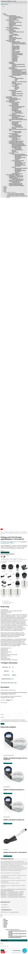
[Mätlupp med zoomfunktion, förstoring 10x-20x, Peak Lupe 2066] (17, 584)
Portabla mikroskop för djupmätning (19, 71)
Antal (2, 550)
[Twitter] (3, 557)
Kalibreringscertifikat (19, 78)
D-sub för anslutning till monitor (18, 154)
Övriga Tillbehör (12, 39)
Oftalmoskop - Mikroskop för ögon (16, 180)
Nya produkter (9, 96)
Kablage (11, 36)
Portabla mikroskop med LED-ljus (19, 72)
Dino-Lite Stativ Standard (11, 27)
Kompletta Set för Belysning (15, 98)
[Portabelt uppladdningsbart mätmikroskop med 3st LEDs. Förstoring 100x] (17, 592)
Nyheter (5, 186)
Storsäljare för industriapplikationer (16, 141)
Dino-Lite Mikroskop (10, 101)
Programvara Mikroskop (17, 83)
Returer (4, 191)
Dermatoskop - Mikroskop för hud (16, 175)
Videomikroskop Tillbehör (17, 95)
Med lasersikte (15, 103)
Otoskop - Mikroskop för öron (15, 181)
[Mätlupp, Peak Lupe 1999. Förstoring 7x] (17, 567)
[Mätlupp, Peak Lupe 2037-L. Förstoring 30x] (10, 575)
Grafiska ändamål (15, 47)
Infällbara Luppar (15, 49)
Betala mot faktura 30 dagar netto (7, 553)
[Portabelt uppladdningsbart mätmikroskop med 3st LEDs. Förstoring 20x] (24, 584)
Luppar (13, 50)
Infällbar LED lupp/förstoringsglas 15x (13, 789)
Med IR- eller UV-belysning (14, 136)
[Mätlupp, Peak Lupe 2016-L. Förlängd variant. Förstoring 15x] (4, 575)
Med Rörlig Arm (12, 24)
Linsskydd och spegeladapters (15, 38)
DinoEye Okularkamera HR (14, 16)
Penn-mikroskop (15, 56)
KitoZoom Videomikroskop (17, 93)
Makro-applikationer (13, 133)
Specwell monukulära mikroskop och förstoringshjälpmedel (19, 74)
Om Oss (4, 188)
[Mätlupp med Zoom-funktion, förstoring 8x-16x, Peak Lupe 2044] (17, 575)
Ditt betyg (3, 700)
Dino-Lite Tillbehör (10, 29)
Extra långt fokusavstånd (14, 102)
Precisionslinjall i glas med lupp (18, 66)
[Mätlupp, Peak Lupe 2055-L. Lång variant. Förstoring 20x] (10, 584)
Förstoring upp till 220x (14, 105)
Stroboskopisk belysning (17, 173)
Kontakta (5, 187)
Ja (12, 667)
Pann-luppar (14, 55)
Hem (4, 13)
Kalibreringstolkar (12, 37)
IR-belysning (14, 137)
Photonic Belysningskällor (11, 97)
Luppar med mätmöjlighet (17, 53)
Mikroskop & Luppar (10, 40)
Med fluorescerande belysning (18, 106)
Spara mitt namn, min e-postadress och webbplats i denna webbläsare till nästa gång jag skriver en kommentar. (14, 720)
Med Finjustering (12, 23)
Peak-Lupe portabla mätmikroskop (19, 69)
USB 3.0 (14, 167)
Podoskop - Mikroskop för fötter (15, 183)
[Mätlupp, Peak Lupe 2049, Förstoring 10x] (24, 575)
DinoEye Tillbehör (13, 18)
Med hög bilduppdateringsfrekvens (19, 145)
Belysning (17, 88)
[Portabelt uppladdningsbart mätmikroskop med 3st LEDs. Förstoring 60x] (10, 592)
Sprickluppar (14, 57)
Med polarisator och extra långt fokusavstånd (20, 163)
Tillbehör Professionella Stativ (15, 25)
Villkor (4, 190)
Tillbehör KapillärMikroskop (17, 179)
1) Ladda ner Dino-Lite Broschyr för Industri (15, 193)
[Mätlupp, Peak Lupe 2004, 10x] (24, 567)
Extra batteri (14, 34)
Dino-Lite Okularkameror (11, 15)
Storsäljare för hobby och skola (15, 142)
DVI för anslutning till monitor (18, 160)
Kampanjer (11, 62)
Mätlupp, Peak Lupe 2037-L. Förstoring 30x (15, 852)
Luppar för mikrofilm (16, 51)
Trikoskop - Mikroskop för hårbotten (16, 185)
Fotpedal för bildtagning (14, 35)
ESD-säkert (11, 21)
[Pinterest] (4, 557)
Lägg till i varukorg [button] (7, 763)
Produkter (5, 14)
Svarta (16, 79)
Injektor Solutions (14, 912)
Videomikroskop (12, 90)
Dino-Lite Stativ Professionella (12, 19)
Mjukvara (17, 84)
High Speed (11, 153)
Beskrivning (6, 601)
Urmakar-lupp (15, 61)
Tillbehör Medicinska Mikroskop (15, 184)
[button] (24, 950)
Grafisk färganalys (16, 45)
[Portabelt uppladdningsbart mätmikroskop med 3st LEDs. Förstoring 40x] (4, 592)
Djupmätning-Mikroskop (17, 91)
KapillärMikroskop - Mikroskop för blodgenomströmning (16, 177)
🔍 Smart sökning (16, 950)
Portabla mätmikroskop (17, 70)
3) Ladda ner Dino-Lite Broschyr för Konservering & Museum (16, 196)
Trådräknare (14, 60)
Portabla (14, 94)
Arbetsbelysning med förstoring (18, 42)
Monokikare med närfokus (17, 54)
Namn (2, 714)
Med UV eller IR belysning (17, 113)
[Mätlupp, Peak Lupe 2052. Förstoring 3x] (4, 584)
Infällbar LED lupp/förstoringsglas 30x (13, 819)
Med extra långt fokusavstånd (21, 155)
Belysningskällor (12, 30)
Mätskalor (14, 77)
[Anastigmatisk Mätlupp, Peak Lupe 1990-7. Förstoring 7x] (10, 567)
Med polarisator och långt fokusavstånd (20, 158)
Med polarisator (15, 104)
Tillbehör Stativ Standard (14, 28)
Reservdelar (14, 85)
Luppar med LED (15, 52)
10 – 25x (14, 682)
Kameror (14, 92)
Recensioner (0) (7, 603)
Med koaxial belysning (16, 107)
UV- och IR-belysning (16, 138)
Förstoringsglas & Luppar (14, 41)
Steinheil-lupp (15, 58)
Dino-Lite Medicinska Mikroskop (13, 174)
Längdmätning (12, 63)
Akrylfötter (17, 87)
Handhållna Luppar (16, 48)
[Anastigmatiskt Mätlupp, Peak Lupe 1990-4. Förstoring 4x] (4, 567)
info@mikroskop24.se (6, 909)
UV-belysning (15, 140)
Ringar (16, 89)
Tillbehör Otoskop (15, 182)
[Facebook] (1, 557)
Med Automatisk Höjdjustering (15, 22)
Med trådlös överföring (16, 110)
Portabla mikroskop (13, 68)
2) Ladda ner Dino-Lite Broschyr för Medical (15, 194)
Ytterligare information (8, 602)
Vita (16, 80)
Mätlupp (14, 675)
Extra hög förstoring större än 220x (16, 143)
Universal (11, 26)
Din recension (4, 702)
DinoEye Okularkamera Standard (16, 17)
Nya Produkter (12, 67)
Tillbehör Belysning (13, 100)
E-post (2, 717)
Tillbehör (11, 76)
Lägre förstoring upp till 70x (14, 115)
